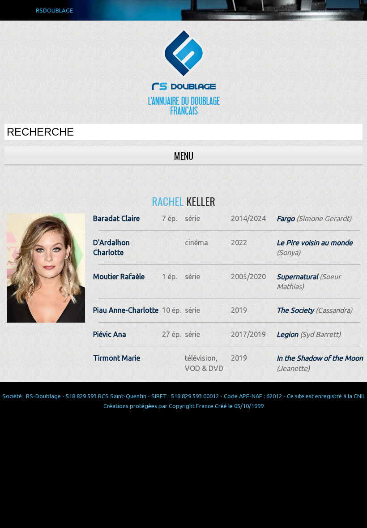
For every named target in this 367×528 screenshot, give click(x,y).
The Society (295, 310)
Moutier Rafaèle (119, 277)
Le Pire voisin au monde (315, 242)
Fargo (285, 218)
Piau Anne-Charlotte (125, 310)
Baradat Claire (116, 218)
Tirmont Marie (116, 358)
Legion (287, 334)
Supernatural (297, 277)
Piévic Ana (109, 334)
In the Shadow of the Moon (320, 358)
